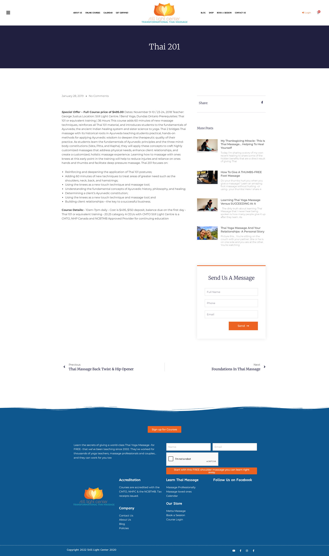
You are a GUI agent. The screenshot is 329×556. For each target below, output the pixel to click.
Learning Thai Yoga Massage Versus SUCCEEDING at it (240, 201)
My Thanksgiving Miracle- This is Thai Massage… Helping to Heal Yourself (243, 144)
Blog (203, 12)
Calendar (107, 12)
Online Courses (92, 12)
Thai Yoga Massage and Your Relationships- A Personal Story (242, 229)
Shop (211, 12)
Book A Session (224, 12)
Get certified (122, 12)
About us (77, 12)
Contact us (240, 12)
